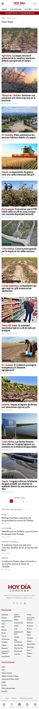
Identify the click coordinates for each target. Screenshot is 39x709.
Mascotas (30, 623)
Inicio (4, 9)
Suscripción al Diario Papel (10, 679)
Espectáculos (6, 656)
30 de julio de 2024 (8, 140)
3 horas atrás (6, 537)
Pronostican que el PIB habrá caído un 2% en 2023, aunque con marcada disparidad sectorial (19, 211)
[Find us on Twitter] (17, 603)
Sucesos (29, 641)
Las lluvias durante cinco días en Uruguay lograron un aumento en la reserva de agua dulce (19, 444)
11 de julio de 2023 (8, 449)
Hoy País (28, 9)
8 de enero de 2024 (8, 177)
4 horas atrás (6, 569)
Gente (16, 626)
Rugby (29, 632)
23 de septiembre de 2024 (10, 103)
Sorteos (4, 685)
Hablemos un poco (18, 633)
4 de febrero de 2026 (8, 63)
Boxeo (4, 633)
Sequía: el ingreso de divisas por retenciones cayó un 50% (19, 405)
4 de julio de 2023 (8, 491)
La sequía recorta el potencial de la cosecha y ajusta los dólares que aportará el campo (18, 58)
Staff (3, 670)
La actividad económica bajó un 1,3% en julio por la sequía (19, 328)
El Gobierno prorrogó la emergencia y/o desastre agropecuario (19, 367)
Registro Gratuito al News (10, 676)
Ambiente (5, 614)
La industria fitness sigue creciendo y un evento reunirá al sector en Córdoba (19, 564)
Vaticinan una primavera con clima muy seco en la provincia (18, 98)
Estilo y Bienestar (17, 615)
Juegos (4, 682)
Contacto (4, 691)
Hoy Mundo (7, 437)
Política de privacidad (8, 688)
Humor (29, 614)
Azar (3, 627)
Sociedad (6, 130)
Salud (28, 635)
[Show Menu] (3, 3)
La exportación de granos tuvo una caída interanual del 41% (18, 173)
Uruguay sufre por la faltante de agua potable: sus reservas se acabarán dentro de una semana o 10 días (19, 485)
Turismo (29, 653)
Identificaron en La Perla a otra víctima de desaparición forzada (19, 532)
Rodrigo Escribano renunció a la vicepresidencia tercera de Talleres (17, 519)
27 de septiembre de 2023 (10, 333)
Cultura (4, 645)
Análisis (4, 618)
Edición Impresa (7, 673)
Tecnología (30, 647)
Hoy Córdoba (16, 9)
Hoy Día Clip (18, 648)
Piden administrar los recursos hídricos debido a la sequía (19, 136)
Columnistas (6, 639)
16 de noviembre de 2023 (10, 254)
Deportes (5, 558)
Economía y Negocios (11, 51)
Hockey (16, 637)
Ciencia (4, 636)
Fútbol (4, 514)
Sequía (14, 18)
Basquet (4, 630)
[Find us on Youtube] (25, 603)
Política (29, 629)
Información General (11, 91)
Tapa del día (31, 644)
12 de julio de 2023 (8, 410)
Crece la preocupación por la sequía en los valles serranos (19, 250)
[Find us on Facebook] (13, 603)
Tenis (28, 650)
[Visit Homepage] (19, 3)
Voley (29, 656)
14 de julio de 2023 (8, 373)
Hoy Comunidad (18, 641)
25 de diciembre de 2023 (9, 217)
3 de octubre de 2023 (8, 293)
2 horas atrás (6, 523)
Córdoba (4, 642)
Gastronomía (18, 623)
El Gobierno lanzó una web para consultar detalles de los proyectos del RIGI (19, 547)
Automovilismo (7, 621)
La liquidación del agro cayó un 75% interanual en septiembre (19, 288)
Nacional (30, 626)
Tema (8, 18)
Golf (15, 629)
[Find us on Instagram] (21, 603)
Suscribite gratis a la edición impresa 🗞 (19, 13)
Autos (3, 624)
